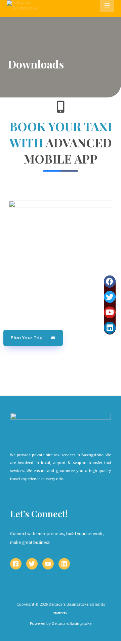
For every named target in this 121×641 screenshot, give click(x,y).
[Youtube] (110, 312)
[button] (33, 338)
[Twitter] (110, 297)
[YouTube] (48, 564)
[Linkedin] (110, 327)
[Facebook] (110, 281)
